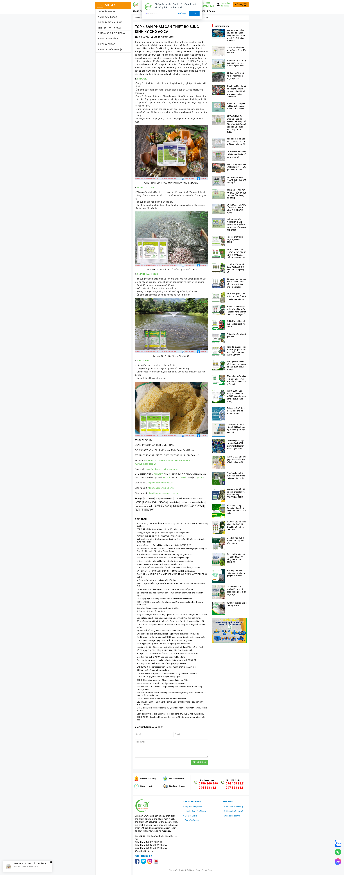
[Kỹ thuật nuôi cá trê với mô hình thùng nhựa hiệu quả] (218, 77)
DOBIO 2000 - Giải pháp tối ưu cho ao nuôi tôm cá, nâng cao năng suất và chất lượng (236, 396)
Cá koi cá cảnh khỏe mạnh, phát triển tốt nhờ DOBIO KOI (161, 699)
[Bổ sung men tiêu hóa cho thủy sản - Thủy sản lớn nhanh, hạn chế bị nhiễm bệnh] (218, 283)
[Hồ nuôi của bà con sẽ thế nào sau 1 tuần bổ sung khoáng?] (218, 156)
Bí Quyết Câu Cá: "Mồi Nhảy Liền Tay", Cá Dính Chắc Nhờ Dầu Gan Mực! (167, 654)
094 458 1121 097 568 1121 (235, 785)
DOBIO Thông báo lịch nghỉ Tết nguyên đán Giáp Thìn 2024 (162, 680)
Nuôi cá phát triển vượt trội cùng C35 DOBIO (156, 580)
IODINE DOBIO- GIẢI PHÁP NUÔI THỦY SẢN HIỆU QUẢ (159, 564)
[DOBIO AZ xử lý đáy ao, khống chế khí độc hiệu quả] (218, 51)
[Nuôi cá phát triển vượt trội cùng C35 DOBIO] (218, 241)
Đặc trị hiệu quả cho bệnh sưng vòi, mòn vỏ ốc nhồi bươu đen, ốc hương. (169, 618)
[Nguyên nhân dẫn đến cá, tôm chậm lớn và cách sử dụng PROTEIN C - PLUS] (218, 495)
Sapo (210, 870)
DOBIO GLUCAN (145, 187)
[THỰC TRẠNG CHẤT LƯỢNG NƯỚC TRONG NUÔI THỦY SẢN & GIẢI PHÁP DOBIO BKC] (218, 254)
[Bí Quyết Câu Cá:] (218, 527)
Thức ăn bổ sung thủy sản (111, 33)
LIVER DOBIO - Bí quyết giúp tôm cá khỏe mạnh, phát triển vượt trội (166, 667)
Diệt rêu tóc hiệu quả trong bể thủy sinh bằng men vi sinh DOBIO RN (167, 660)
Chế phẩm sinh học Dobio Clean (189, 498)
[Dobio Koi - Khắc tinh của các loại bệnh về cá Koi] (218, 325)
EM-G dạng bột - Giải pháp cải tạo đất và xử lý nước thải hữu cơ (165, 599)
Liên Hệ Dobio (191, 816)
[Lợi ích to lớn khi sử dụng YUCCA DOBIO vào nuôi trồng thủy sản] (218, 268)
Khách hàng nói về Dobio (196, 811)
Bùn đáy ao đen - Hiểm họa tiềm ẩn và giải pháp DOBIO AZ (162, 663)
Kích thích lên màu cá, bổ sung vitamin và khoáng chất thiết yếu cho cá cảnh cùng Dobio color (236, 91)
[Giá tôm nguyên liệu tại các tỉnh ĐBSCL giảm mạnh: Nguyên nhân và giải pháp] (218, 446)
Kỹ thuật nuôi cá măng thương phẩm (153, 670)
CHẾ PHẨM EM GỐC (106, 44)
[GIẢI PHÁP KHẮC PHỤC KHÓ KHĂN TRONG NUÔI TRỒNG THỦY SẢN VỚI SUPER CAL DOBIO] (218, 223)
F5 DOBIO (142, 79)
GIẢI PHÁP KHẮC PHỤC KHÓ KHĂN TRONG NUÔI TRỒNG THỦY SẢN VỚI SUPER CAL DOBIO (236, 224)
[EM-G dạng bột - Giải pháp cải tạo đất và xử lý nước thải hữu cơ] (218, 297)
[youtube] (157, 861)
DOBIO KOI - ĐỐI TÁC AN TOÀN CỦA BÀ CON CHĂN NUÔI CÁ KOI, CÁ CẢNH (168, 568)
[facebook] (138, 861)
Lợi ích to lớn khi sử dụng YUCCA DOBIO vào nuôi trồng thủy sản (165, 589)
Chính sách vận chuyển (234, 811)
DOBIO (138, 502)
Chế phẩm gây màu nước (110, 22)
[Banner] (229, 630)
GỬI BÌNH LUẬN (199, 762)
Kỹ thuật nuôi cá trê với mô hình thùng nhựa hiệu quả (160, 536)
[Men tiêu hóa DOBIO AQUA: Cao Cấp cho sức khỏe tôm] (218, 543)
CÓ (194, 13)
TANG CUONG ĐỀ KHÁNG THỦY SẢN (188, 506)
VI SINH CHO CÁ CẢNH (108, 39)
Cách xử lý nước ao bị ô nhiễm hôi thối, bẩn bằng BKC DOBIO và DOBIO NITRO (170, 714)
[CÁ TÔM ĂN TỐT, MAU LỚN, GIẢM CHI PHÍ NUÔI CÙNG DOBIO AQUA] (218, 209)
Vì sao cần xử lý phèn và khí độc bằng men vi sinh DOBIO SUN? (164, 545)
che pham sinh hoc (164, 498)
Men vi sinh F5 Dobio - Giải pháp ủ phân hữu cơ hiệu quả (161, 683)
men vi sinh (174, 502)
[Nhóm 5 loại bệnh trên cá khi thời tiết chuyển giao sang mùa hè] (218, 168)
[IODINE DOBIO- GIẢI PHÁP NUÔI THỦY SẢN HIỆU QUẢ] (218, 181)
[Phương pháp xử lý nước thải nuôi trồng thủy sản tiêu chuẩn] (218, 478)
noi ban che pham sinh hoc (193, 502)
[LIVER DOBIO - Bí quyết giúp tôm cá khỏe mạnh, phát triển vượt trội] (218, 592)
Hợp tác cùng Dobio (194, 807)
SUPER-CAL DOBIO (147, 274)
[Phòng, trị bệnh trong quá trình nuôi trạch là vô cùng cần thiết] (218, 64)
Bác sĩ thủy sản (192, 820)
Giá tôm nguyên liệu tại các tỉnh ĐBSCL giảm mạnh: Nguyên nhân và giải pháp (171, 637)
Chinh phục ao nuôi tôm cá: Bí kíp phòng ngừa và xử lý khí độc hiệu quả (168, 634)
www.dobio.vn (166, 460)
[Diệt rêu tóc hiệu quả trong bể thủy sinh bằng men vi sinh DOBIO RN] (218, 559)
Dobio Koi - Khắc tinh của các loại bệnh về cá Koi (158, 608)
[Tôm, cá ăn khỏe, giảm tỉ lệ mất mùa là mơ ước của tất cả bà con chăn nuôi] (218, 380)
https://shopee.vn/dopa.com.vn (163, 493)
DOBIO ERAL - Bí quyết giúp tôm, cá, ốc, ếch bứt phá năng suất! (164, 640)
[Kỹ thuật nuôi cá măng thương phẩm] (218, 608)
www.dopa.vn (150, 460)
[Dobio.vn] (157, 805)
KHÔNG (182, 13)
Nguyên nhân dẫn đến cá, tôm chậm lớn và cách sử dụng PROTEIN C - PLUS (170, 647)
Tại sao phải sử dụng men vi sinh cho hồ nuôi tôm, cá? (160, 630)
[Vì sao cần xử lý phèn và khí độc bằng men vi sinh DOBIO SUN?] (218, 107)
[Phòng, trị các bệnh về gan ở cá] (218, 338)
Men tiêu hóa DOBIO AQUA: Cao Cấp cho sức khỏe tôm (161, 657)
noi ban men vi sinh (144, 506)
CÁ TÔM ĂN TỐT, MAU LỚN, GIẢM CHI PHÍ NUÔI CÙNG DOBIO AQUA (166, 571)
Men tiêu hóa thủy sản (109, 28)
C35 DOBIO (143, 360)
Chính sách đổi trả (232, 816)
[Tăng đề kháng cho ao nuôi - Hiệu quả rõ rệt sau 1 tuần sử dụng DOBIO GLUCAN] (218, 351)
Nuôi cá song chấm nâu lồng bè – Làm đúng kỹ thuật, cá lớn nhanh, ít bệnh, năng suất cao (236, 35)
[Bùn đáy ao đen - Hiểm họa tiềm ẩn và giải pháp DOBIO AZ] (218, 576)
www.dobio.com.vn (184, 460)
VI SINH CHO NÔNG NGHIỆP (110, 50)
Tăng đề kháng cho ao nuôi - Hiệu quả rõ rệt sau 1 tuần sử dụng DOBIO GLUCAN (172, 615)
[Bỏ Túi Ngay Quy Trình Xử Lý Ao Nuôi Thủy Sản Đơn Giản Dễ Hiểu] (218, 511)
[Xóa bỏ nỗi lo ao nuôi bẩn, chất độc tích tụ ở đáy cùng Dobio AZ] (218, 143)
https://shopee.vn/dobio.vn (161, 488)
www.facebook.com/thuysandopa (162, 469)
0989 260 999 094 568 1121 (208, 785)
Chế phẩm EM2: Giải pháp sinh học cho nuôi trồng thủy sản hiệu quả (167, 673)
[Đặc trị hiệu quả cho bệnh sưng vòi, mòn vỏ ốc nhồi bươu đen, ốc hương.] (218, 365)
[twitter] (144, 861)
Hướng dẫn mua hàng (233, 807)
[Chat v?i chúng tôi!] (338, 861)
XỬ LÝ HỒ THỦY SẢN (144, 510)
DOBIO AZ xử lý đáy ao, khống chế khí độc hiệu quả (159, 529)
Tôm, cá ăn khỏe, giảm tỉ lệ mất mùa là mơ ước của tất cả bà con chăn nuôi (170, 621)
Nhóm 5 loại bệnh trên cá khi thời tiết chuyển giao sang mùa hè (165, 561)
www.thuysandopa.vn (145, 464)
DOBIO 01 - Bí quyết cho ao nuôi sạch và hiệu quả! (158, 677)
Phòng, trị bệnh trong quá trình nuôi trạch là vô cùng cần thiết (164, 533)
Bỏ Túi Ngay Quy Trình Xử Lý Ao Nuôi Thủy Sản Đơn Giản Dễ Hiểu (165, 650)
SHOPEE (158, 474)
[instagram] (150, 861)
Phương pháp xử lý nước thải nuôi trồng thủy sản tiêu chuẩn (163, 644)
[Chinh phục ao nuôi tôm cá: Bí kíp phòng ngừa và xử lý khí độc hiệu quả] (218, 430)
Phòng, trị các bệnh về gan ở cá (151, 611)
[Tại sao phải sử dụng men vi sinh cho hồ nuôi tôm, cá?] (218, 413)
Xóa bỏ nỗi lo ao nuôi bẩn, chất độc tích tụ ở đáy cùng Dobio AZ (165, 554)
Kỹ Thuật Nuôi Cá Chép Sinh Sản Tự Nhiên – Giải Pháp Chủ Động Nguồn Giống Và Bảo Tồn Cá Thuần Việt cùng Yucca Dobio (236, 124)
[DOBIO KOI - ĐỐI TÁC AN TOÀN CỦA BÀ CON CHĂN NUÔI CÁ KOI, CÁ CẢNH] (218, 194)
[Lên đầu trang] (339, 870)
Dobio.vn (148, 851)
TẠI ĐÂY (167, 477)
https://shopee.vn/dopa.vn (160, 483)
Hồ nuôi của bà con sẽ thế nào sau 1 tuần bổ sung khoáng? (163, 558)
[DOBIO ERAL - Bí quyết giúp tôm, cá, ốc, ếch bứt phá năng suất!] (218, 462)
